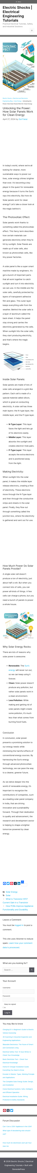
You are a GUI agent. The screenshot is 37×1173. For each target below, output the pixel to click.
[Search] (31, 969)
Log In (7, 1012)
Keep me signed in (10, 1005)
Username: (7, 988)
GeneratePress (18, 1169)
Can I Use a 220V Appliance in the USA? (17, 1126)
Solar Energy (17, 101)
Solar (8, 895)
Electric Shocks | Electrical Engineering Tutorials (17, 13)
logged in (19, 925)
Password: (6, 996)
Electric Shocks (7, 98)
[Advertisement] (18, 144)
